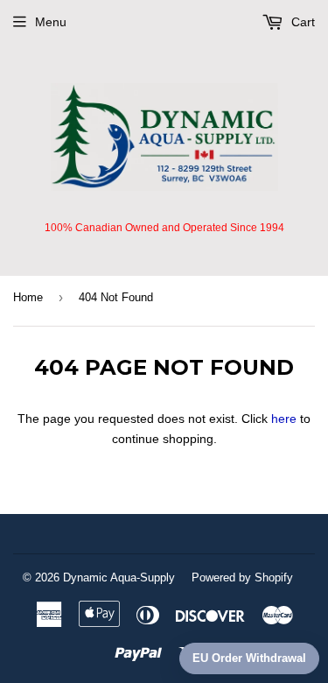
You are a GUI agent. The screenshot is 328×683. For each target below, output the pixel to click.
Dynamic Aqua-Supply (119, 577)
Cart (301, 22)
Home (28, 297)
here (284, 419)
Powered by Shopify (242, 577)
